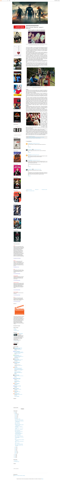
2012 (15, 454)
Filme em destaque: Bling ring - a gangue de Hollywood (19, 433)
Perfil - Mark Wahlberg (17, 430)
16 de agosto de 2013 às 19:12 (36, 143)
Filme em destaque (42, 137)
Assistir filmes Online (16, 461)
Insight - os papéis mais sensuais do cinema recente (19, 437)
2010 (15, 456)
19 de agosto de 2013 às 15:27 (37, 149)
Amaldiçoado (15, 386)
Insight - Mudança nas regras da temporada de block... (19, 432)
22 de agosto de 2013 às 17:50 (36, 160)
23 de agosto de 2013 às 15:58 (37, 169)
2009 (15, 457)
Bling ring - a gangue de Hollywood (32, 137)
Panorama (15, 329)
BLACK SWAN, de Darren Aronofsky (18, 394)
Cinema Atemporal (16, 396)
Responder (29, 152)
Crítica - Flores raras (17, 422)
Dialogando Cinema (16, 393)
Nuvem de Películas (16, 383)
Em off (15, 438)
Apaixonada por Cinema (17, 378)
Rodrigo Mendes (30, 160)
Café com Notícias (16, 355)
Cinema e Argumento (17, 351)
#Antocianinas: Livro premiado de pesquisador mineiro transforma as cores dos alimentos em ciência (18, 356)
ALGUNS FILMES (16, 388)
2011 (15, 455)
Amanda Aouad (30, 143)
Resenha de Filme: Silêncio (17, 381)
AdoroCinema (16, 460)
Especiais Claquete (16, 330)
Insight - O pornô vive (17, 423)
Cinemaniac (15, 367)
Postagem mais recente (29, 189)
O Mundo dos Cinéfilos (17, 362)
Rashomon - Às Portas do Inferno (18, 349)
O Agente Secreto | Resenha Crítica (18, 365)
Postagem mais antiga (44, 189)
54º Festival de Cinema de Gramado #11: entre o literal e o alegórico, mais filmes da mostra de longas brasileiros (18, 353)
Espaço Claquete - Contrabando (19, 429)
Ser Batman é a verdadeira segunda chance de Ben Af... (19, 425)
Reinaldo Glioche (30, 149)
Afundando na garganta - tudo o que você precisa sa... (19, 421)
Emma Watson (38, 137)
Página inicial (36, 189)
